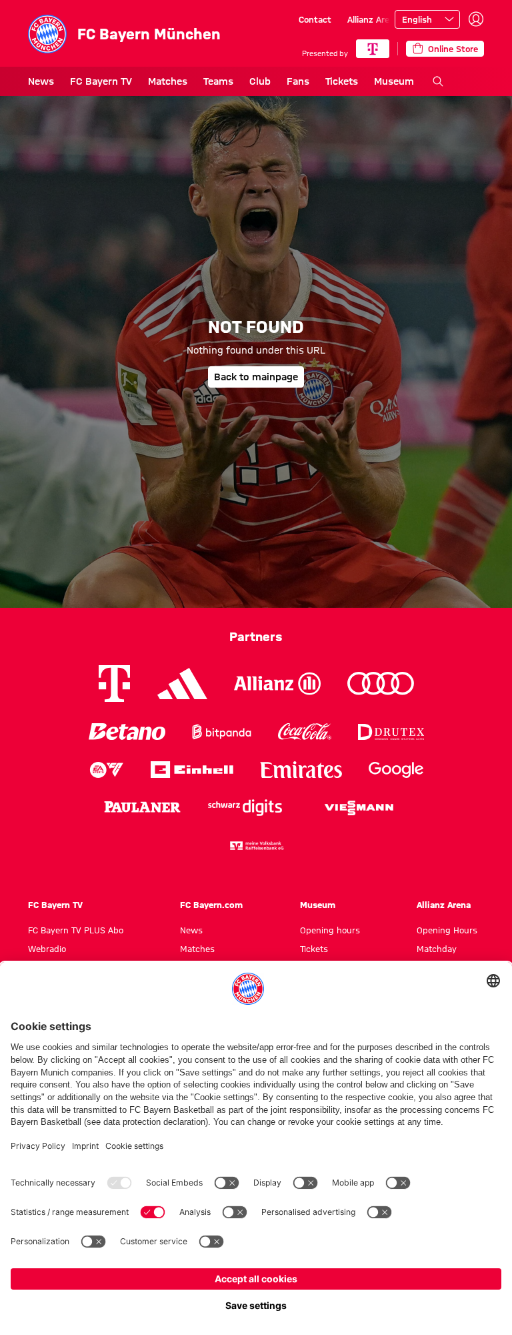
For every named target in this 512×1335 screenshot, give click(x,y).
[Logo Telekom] (114, 683)
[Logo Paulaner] (142, 808)
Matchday (437, 948)
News (41, 81)
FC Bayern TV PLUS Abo (75, 930)
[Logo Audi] (380, 683)
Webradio (47, 948)
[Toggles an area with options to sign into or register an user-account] (476, 19)
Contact (315, 19)
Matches (167, 81)
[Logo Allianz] (277, 683)
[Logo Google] (396, 769)
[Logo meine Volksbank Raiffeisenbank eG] (256, 845)
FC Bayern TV (101, 81)
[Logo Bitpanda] (221, 731)
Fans (298, 81)
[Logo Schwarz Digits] (245, 807)
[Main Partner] (372, 48)
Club (260, 81)
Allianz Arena (373, 19)
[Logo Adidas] (182, 684)
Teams (218, 81)
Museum (394, 81)
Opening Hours (447, 930)
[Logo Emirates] (301, 769)
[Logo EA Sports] (106, 769)
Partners (256, 636)
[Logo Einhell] (192, 769)
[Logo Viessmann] (358, 808)
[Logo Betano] (127, 731)
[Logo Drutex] (391, 731)
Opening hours (330, 930)
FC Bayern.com (211, 904)
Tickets (341, 81)
